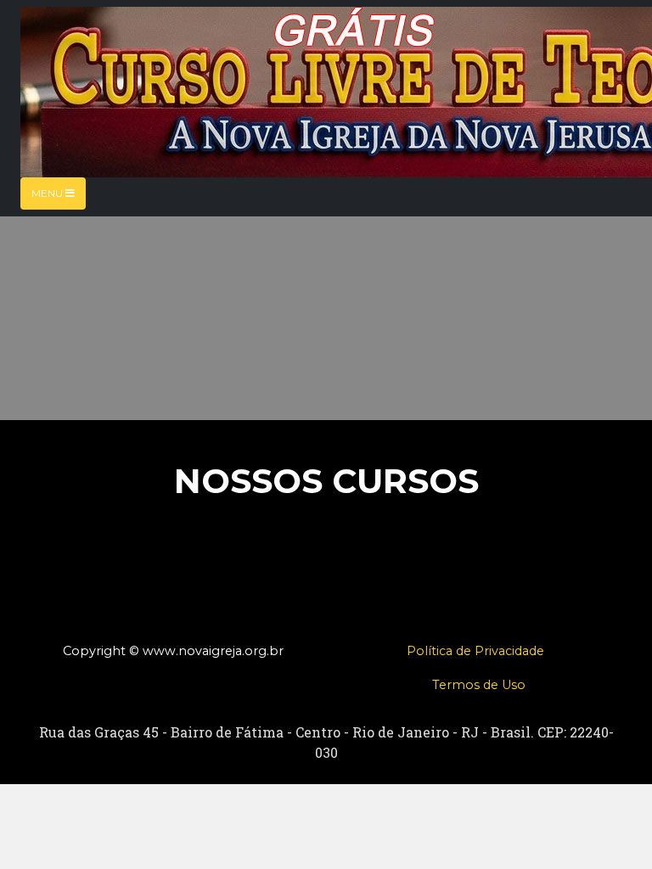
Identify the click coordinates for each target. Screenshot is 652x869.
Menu (48, 193)
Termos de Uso (479, 684)
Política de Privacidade (475, 651)
